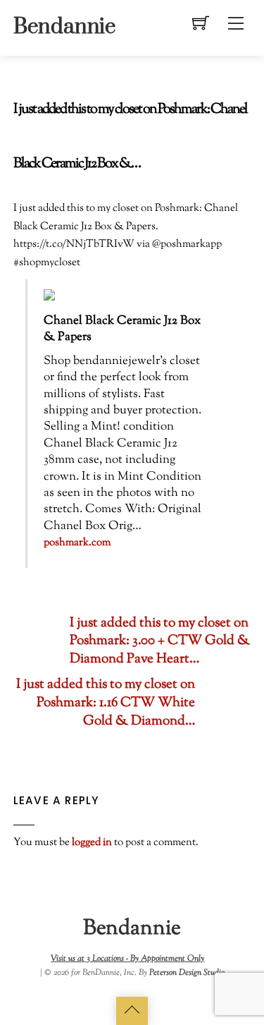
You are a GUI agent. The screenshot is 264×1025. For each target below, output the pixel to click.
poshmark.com (77, 542)
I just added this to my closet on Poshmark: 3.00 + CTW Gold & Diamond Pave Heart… (160, 641)
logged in (92, 842)
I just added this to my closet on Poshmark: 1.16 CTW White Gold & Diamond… (105, 703)
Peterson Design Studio (187, 972)
